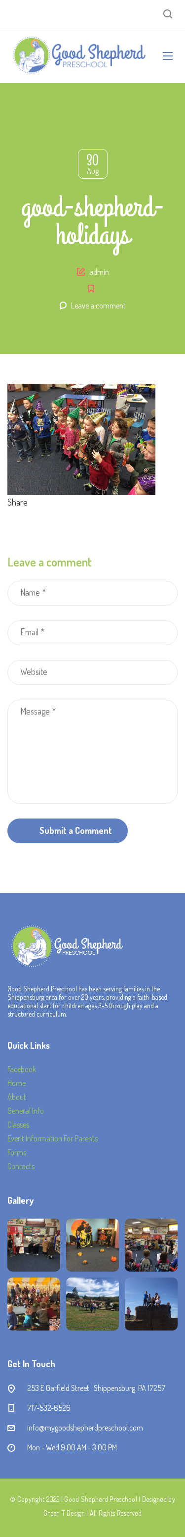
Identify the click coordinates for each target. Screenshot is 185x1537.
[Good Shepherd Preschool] (78, 56)
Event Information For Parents (52, 1138)
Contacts (21, 1166)
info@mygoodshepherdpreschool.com (85, 1428)
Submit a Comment (75, 830)
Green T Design (64, 1513)
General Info (25, 1111)
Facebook (21, 1069)
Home (16, 1083)
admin (99, 272)
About (16, 1097)
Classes (18, 1124)
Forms (16, 1152)
